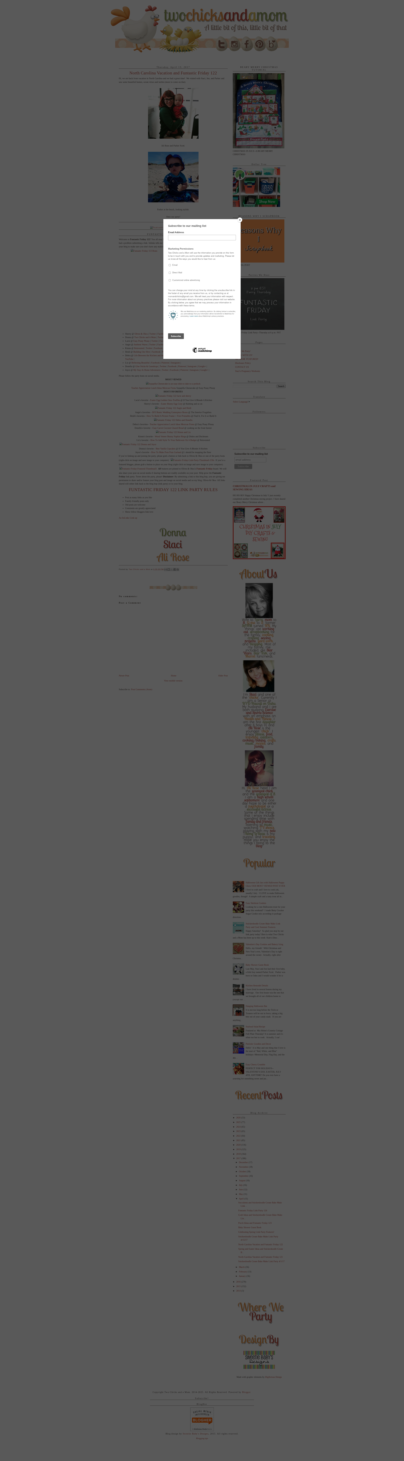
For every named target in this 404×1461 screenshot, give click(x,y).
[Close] (240, 220)
